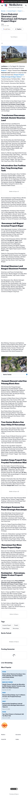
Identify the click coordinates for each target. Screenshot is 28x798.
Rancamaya (16, 628)
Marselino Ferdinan (7, 682)
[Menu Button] (2, 5)
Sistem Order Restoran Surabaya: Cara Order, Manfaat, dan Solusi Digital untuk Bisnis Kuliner (13, 675)
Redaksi (3, 734)
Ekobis (4, 692)
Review (4, 671)
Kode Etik (3, 739)
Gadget (4, 701)
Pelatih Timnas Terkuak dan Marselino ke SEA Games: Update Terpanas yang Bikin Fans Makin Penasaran (13, 686)
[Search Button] (25, 5)
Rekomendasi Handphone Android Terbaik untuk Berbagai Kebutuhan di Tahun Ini (13, 705)
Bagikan (19, 29)
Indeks (17, 739)
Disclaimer (18, 734)
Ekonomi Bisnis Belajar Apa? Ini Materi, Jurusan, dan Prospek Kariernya (13, 695)
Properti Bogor (6, 628)
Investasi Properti (6, 625)
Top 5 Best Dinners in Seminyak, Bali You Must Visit (13, 715)
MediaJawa (15, 5)
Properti (3, 70)
